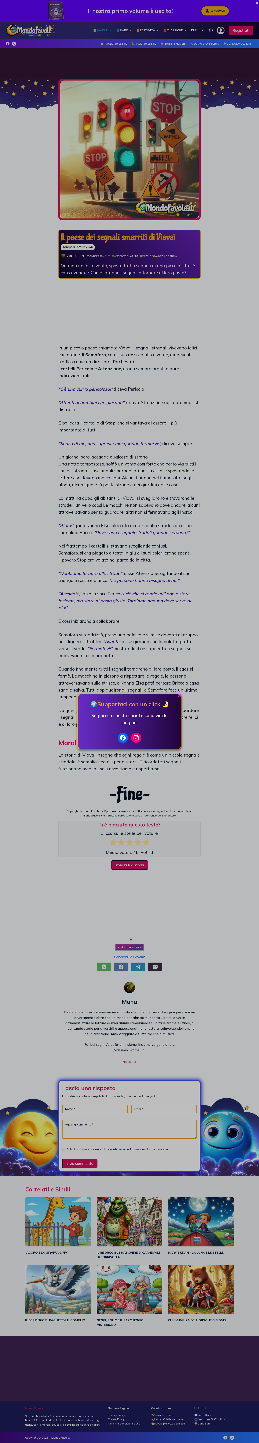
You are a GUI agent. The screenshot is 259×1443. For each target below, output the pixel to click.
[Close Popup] (179, 696)
